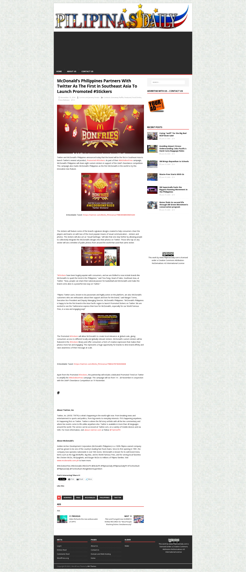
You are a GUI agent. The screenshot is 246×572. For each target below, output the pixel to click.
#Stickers (62, 275)
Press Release (64, 100)
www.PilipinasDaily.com (169, 257)
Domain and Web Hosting (101, 554)
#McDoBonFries (125, 160)
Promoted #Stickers (96, 160)
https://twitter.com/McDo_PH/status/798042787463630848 (100, 364)
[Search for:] (168, 82)
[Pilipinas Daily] (123, 29)
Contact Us (87, 71)
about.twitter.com (92, 430)
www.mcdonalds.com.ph (68, 460)
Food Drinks (136, 97)
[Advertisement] (123, 49)
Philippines (104, 497)
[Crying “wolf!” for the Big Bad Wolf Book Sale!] (152, 138)
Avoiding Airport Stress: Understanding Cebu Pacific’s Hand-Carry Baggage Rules (172, 148)
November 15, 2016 (68, 97)
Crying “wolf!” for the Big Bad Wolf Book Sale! (172, 134)
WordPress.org (63, 558)
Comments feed (63, 554)
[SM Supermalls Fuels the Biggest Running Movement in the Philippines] (152, 192)
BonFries (67, 497)
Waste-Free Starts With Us (171, 174)
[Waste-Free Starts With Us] (152, 179)
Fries (78, 497)
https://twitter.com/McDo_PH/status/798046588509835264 (109, 215)
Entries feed (61, 550)
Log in (59, 546)
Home (59, 71)
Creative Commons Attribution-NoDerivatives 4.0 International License (175, 549)
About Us (71, 71)
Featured (127, 97)
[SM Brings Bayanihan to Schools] (152, 166)
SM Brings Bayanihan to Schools (174, 161)
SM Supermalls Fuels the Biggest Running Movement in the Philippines (173, 189)
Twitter (117, 497)
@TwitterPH (115, 430)
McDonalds (90, 497)
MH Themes (92, 566)
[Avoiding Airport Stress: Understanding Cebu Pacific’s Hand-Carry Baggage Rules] (152, 151)
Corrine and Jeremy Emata (89, 97)
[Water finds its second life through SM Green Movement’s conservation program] (152, 207)
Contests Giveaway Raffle (114, 97)
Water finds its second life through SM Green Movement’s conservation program (173, 204)
